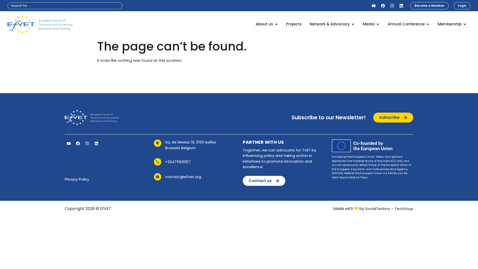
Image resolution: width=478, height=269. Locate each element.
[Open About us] (276, 24)
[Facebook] (383, 6)
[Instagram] (392, 6)
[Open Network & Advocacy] (353, 24)
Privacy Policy (77, 179)
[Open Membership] (465, 24)
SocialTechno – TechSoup (389, 208)
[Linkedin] (401, 6)
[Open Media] (378, 24)
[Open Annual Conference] (428, 24)
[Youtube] (374, 6)
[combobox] (64, 5)
